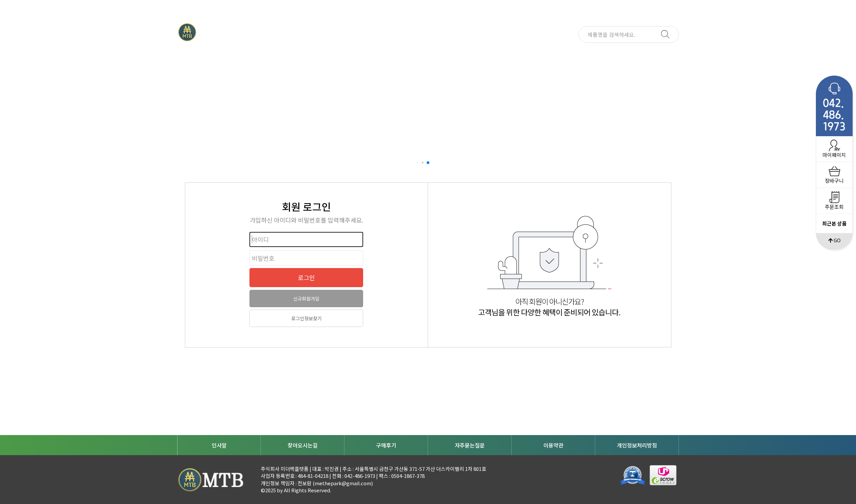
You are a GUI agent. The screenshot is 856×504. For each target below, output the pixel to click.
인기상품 (386, 54)
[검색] (665, 34)
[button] (417, 162)
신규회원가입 (306, 298)
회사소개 (637, 54)
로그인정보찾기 (306, 318)
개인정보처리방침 (637, 445)
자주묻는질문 (470, 445)
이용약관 (553, 445)
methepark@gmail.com (343, 483)
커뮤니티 (469, 54)
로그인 (306, 277)
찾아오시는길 (303, 445)
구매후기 (386, 445)
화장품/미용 (302, 54)
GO (837, 240)
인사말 (219, 445)
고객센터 (553, 54)
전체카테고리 (219, 54)
